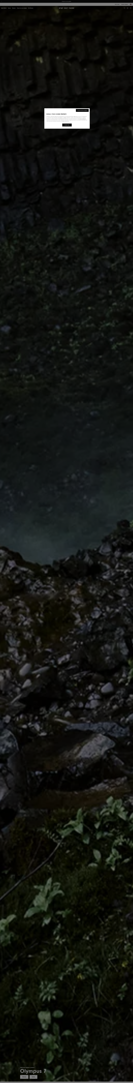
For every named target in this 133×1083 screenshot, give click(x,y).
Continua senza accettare (82, 110)
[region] (67, 118)
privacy (61, 117)
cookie (65, 117)
